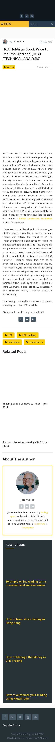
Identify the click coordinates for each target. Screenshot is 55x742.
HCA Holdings (29, 335)
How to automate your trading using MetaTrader (26, 696)
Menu (7, 23)
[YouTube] (28, 717)
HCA (10, 335)
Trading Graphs (18, 734)
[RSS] (35, 717)
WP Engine (42, 738)
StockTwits (40, 523)
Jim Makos (18, 41)
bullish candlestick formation (35, 218)
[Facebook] (5, 717)
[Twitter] (20, 717)
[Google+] (12, 717)
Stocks (10, 67)
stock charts (36, 342)
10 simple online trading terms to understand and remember (26, 583)
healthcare (14, 342)
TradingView (28, 527)
